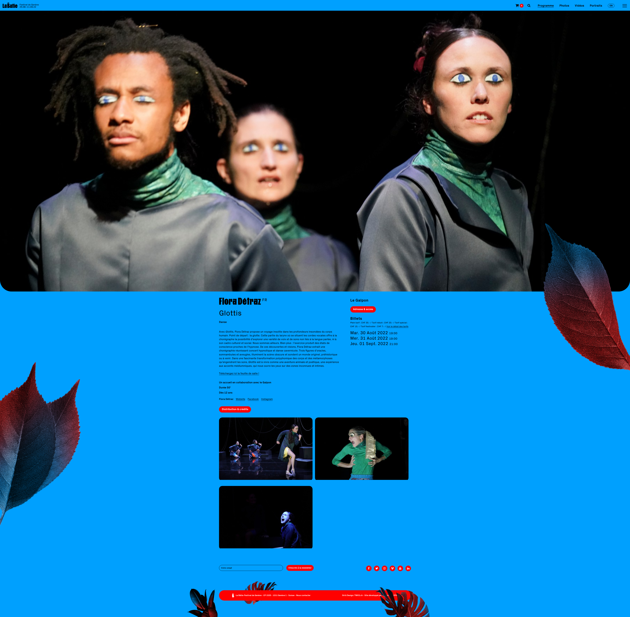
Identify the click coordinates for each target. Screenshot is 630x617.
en (611, 5)
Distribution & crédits (235, 409)
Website (240, 399)
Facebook (253, 399)
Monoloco (386, 595)
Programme (546, 5)
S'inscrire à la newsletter (300, 568)
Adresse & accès (363, 309)
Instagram (267, 399)
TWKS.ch (358, 595)
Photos (564, 5)
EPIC (396, 595)
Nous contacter (303, 595)
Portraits (596, 5)
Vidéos (579, 5)
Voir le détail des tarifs (397, 326)
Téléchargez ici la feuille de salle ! (239, 373)
